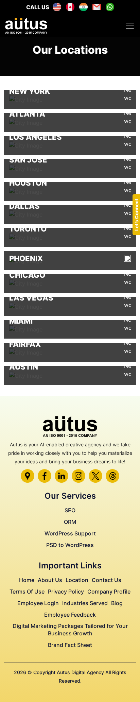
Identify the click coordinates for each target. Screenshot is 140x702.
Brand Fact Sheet (70, 644)
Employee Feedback (70, 614)
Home (26, 580)
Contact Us (106, 580)
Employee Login (38, 603)
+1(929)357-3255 (57, 7)
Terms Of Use (27, 591)
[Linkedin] (61, 476)
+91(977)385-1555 (83, 7)
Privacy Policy (66, 591)
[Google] (27, 476)
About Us (50, 580)
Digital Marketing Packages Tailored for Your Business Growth (70, 629)
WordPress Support (70, 533)
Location (77, 580)
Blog (117, 603)
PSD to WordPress (70, 545)
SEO (70, 510)
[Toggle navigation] (130, 26)
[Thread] (112, 476)
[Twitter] (95, 476)
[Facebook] (44, 476)
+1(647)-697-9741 (70, 7)
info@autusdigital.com (96, 7)
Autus (110, 7)
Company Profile (108, 591)
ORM (70, 521)
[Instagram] (78, 476)
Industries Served (85, 603)
